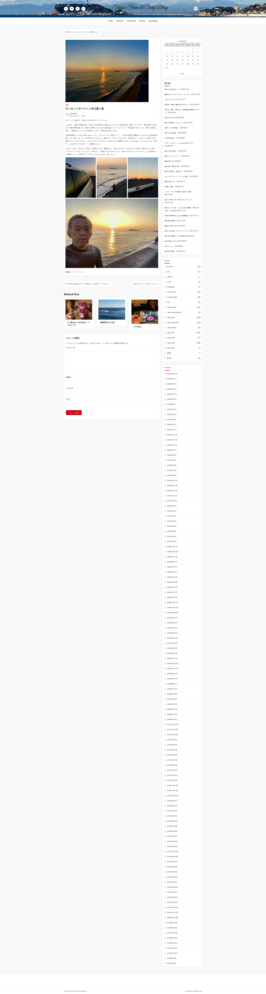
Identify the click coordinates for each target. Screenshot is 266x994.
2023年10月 (171, 394)
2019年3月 (170, 648)
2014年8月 (170, 928)
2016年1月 (170, 841)
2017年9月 (170, 740)
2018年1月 (170, 719)
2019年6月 (170, 633)
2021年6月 (170, 516)
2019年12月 (171, 602)
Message (119, 21)
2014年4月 (170, 948)
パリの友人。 (138, 327)
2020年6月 (170, 572)
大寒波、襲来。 (169, 187)
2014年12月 (171, 907)
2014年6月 (170, 938)
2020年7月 (170, 567)
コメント (70, 347)
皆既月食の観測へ (170, 221)
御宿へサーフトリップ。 (172, 156)
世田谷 (169, 353)
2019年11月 (171, 608)
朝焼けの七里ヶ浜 (170, 226)
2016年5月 (170, 821)
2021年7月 (170, 511)
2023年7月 (170, 409)
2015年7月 (170, 872)
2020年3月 (170, 587)
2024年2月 (170, 389)
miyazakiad (73, 113)
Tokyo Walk (171, 343)
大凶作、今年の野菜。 (171, 128)
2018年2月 (170, 714)
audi (168, 272)
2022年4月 (170, 475)
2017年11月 (171, 730)
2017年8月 (170, 745)
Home (110, 21)
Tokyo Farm (171, 317)
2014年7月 (170, 933)
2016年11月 (171, 791)
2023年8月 (170, 404)
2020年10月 (171, 552)
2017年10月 (171, 735)
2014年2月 (170, 958)
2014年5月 (170, 943)
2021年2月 (170, 536)
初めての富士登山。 (170, 151)
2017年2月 (170, 775)
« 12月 (181, 74)
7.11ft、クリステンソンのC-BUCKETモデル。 (179, 143)
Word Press (171, 348)
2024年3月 (170, 384)
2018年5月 (170, 699)
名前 (68, 377)
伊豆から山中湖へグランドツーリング (176, 231)
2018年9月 (170, 679)
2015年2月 (170, 897)
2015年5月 (170, 882)
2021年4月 (170, 526)
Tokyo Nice (171, 333)
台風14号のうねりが (171, 241)
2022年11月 (171, 440)
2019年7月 (170, 628)
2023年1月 (170, 430)
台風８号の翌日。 (170, 251)
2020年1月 (170, 597)
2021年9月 (170, 506)
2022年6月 (170, 465)
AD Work (170, 267)
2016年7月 (170, 811)
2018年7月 (170, 689)
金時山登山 (168, 161)
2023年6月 (170, 414)
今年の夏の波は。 (170, 138)
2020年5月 (170, 577)
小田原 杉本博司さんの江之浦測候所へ (177, 216)
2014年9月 (170, 923)
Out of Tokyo (171, 292)
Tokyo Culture (171, 307)
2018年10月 (171, 674)
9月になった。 (169, 246)
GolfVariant (170, 287)
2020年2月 (170, 592)
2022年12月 (171, 435)
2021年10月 (171, 501)
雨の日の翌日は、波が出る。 (173, 171)
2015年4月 (170, 887)
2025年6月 (170, 379)
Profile (142, 21)
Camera (169, 277)
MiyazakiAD (153, 21)
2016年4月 (170, 826)
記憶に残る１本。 (170, 181)
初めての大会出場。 (170, 133)
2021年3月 (170, 531)
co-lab (169, 282)
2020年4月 (170, 582)
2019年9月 (170, 618)
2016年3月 (170, 831)
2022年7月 (170, 460)
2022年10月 (171, 445)
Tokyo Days (131, 21)
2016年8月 (170, 806)
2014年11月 (171, 913)
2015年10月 (171, 857)
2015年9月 (170, 862)
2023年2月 (170, 425)
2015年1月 (170, 902)
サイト (68, 399)
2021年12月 (171, 496)
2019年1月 (170, 658)
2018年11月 (171, 669)
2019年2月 (170, 653)
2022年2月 (170, 486)
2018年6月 (170, 694)
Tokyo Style (171, 338)
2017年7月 (170, 750)
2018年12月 (171, 663)
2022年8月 (170, 455)
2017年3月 (170, 770)
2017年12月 (171, 724)
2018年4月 (170, 704)
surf (67, 105)
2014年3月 (170, 953)
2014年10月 (171, 918)
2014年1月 (170, 963)
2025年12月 (171, 374)
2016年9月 (170, 801)
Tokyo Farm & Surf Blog (140, 7)
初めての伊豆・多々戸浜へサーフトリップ (178, 200)
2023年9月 (170, 399)
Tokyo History (171, 328)
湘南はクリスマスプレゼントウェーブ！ (177, 94)
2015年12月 (171, 846)
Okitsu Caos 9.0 (169, 118)
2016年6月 (170, 816)
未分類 (169, 358)
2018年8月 (170, 684)
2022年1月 (170, 491)
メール (69, 388)
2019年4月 (170, 643)
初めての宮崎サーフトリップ (173, 123)
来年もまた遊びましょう (172, 89)
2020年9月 (170, 557)
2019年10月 (171, 613)
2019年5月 (170, 638)
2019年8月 (170, 623)
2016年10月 (171, 796)
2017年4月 (170, 765)
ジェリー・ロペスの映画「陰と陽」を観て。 (178, 192)
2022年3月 (170, 480)
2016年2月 (170, 836)
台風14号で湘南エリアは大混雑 (174, 236)
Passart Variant (172, 297)
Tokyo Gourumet (172, 322)
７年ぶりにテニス (170, 99)
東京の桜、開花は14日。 (172, 166)
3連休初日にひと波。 (108, 322)
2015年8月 (170, 867)
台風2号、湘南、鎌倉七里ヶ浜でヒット (177, 104)
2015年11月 (171, 852)
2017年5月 (170, 760)
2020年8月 (170, 562)
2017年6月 (170, 755)
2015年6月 (170, 877)
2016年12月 (171, 785)
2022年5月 (170, 470)
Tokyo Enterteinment (174, 312)
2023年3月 (170, 419)
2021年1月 (170, 541)
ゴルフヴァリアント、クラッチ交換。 (176, 176)
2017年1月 (170, 780)
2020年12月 (171, 547)
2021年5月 (170, 521)
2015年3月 (170, 892)
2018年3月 (170, 709)
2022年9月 (170, 450)
